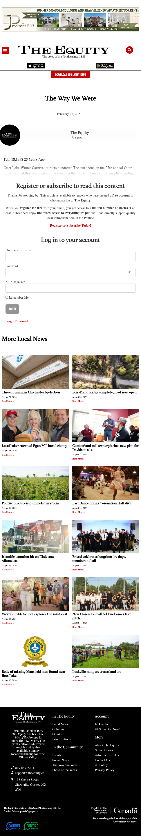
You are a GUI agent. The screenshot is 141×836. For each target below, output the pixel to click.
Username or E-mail (19, 250)
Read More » (8, 401)
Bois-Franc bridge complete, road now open (104, 392)
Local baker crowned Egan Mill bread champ (34, 446)
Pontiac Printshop (12, 811)
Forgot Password (17, 321)
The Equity (79, 133)
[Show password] (129, 272)
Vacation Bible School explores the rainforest (34, 614)
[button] (5, 50)
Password (12, 266)
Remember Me (18, 297)
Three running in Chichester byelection (31, 392)
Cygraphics (32, 811)
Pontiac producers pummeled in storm (30, 503)
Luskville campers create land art (96, 671)
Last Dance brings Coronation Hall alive (101, 503)
